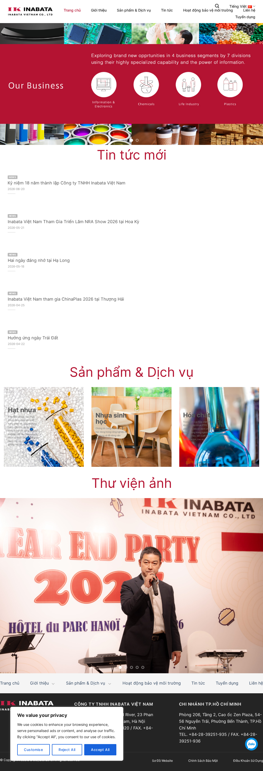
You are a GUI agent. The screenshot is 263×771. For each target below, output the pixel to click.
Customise (33, 749)
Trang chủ (72, 10)
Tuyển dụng (245, 17)
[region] (66, 734)
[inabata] (30, 11)
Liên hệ (249, 10)
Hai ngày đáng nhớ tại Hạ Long (39, 260)
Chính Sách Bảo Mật (203, 761)
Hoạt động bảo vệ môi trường (208, 10)
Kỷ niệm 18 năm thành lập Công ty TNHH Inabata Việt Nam (66, 182)
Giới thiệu (99, 10)
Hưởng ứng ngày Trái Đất (33, 337)
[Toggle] (53, 683)
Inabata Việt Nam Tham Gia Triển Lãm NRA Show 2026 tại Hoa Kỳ (73, 221)
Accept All (100, 749)
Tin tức (167, 10)
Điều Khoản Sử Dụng (248, 761)
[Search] (217, 6)
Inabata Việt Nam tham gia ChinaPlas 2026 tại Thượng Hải (66, 299)
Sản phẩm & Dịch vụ (134, 10)
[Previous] (11, 84)
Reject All (67, 749)
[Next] (251, 84)
